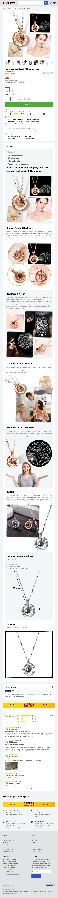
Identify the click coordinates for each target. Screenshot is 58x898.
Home (4, 8)
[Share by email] (52, 73)
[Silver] (12, 89)
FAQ (32, 847)
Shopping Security (11, 134)
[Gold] (7, 89)
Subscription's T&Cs (8, 851)
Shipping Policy (6, 844)
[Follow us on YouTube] (9, 885)
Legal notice (34, 844)
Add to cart (29, 105)
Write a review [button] (49, 715)
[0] (54, 3)
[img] (12, 727)
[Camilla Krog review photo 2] (14, 766)
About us (33, 838)
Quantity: (7, 99)
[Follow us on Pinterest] (6, 885)
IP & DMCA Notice (35, 851)
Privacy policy (6, 838)
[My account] (51, 3)
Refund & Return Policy (8, 847)
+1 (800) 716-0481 (9, 871)
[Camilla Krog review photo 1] (8, 766)
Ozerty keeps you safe (36, 849)
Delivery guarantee (11, 116)
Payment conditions (8, 849)
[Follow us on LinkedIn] (12, 885)
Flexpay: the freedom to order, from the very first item (20, 128)
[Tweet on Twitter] (49, 73)
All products (9, 8)
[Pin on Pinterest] (47, 73)
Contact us (34, 840)
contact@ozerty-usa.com (13, 874)
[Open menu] (3, 3)
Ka (9, 71)
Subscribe (36, 876)
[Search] (46, 3)
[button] (8, 73)
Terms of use (6, 842)
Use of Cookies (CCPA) (8, 840)
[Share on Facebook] (44, 73)
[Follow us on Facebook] (4, 885)
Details (44, 131)
